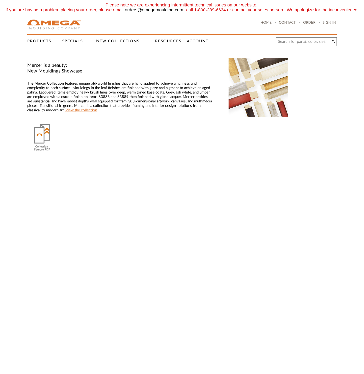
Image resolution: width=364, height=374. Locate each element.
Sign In (329, 23)
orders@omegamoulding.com (154, 9)
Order (309, 23)
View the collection (81, 110)
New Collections (117, 41)
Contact (287, 23)
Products (39, 41)
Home (266, 23)
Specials (72, 41)
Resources (168, 41)
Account (197, 41)
